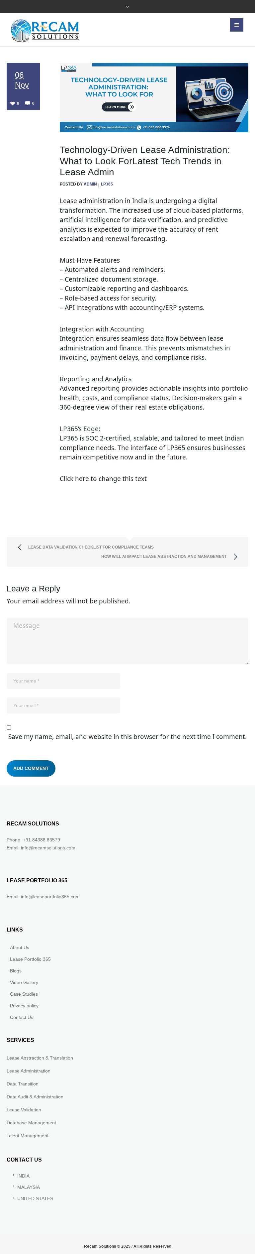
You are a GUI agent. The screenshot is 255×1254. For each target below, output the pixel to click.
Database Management (31, 1122)
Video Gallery (24, 982)
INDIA (23, 1176)
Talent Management (27, 1135)
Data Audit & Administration (35, 1096)
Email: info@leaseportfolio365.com (43, 896)
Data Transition (23, 1083)
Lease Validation (24, 1109)
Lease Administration (28, 1070)
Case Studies (24, 994)
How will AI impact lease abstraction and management (164, 556)
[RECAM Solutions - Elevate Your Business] (45, 30)
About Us (19, 947)
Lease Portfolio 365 (30, 959)
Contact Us (21, 1017)
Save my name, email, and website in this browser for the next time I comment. (127, 736)
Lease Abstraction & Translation (40, 1058)
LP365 (107, 184)
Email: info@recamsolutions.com (41, 847)
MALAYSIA (28, 1187)
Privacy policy (24, 1005)
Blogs (16, 970)
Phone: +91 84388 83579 (33, 839)
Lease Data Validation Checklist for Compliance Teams (91, 547)
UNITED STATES (35, 1198)
